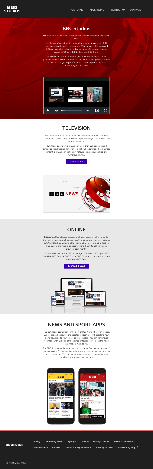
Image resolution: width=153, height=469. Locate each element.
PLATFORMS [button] (77, 9)
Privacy (36, 441)
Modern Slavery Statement (78, 447)
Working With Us (104, 447)
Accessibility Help (126, 447)
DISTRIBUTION (118, 9)
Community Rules (53, 441)
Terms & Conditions (123, 441)
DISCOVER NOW (76, 266)
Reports (56, 447)
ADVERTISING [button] (97, 9)
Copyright (71, 441)
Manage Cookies (101, 441)
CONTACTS (135, 9)
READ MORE (76, 161)
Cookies (85, 441)
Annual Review (40, 447)
